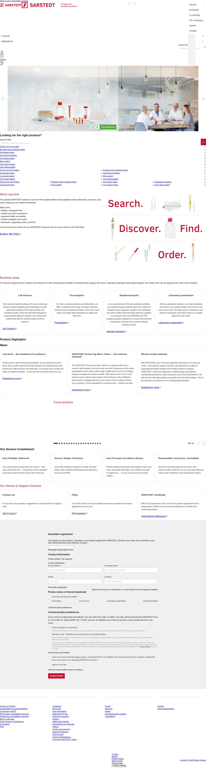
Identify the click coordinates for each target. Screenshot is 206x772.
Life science (84, 601)
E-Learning (4, 724)
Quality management (61, 729)
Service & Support (7, 706)
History (108, 711)
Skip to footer (22, 1)
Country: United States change (193, 760)
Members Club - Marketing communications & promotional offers (79, 634)
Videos (55, 727)
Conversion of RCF (8, 711)
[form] (103, 604)
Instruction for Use (60, 714)
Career (108, 706)
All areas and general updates (64, 597)
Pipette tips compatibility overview (14, 716)
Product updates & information (64, 627)
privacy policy (80, 657)
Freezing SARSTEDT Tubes (64, 740)
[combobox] (100, 143)
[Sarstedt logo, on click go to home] (38, 17)
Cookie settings (119, 766)
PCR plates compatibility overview (14, 714)
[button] (2, 53)
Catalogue (56, 706)
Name (50, 577)
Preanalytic (57, 601)
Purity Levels (57, 734)
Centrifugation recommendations (14, 709)
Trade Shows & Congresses (12, 722)
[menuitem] (197, 4)
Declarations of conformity (63, 724)
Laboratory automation (116, 601)
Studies (55, 719)
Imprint (114, 757)
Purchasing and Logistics (115, 714)
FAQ (2, 727)
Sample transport (150, 601)
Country (108, 577)
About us (108, 709)
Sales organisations (165, 709)
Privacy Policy (145, 647)
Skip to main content (8, 1)
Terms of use (117, 761)
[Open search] (205, 47)
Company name (111, 566)
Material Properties (60, 732)
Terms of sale (117, 763)
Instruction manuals (60, 716)
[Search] (203, 142)
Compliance (110, 716)
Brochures (56, 709)
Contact (160, 706)
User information (59, 711)
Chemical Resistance (61, 737)
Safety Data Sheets (60, 722)
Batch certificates (7, 719)
